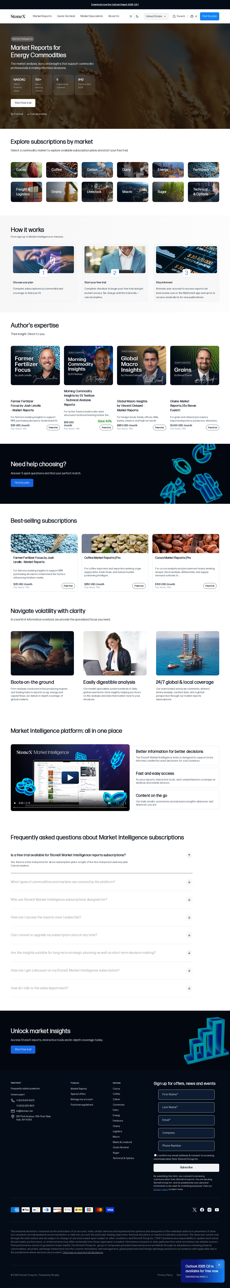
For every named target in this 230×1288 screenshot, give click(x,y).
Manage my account (82, 1099)
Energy (116, 1115)
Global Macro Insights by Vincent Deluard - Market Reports (132, 405)
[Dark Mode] (134, 16)
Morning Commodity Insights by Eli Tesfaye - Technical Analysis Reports (79, 398)
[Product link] (35, 388)
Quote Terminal (121, 1147)
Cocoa (116, 1088)
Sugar (116, 1152)
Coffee (116, 1094)
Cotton (116, 1099)
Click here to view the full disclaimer (82, 1252)
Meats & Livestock (122, 1142)
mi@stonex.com (24, 1111)
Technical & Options (123, 1158)
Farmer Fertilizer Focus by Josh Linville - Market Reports (26, 405)
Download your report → (197, 1276)
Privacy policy (161, 1189)
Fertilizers (118, 1120)
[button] (178, 16)
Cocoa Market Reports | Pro (173, 558)
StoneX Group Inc (28, 1275)
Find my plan (209, 16)
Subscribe (186, 1167)
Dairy (116, 1110)
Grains (116, 1126)
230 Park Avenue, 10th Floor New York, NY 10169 (33, 1118)
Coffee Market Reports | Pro (102, 558)
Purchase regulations (82, 1104)
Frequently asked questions (25, 1088)
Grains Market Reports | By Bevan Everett (183, 405)
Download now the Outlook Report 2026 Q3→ (115, 4)
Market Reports (79, 1088)
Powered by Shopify (49, 1275)
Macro (116, 1136)
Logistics (117, 1131)
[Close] (219, 1264)
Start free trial (23, 103)
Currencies (118, 1104)
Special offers (78, 1094)
